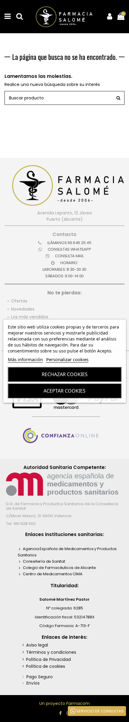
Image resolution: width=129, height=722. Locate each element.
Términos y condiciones (51, 652)
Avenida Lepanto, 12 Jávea (64, 213)
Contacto (64, 234)
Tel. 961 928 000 (21, 523)
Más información (25, 359)
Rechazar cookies (65, 374)
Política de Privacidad (48, 659)
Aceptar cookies (65, 391)
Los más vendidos (29, 317)
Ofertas (19, 301)
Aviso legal (37, 645)
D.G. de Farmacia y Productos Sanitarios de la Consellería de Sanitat (62, 506)
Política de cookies (45, 666)
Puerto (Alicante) (64, 219)
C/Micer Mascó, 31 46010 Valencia (38, 516)
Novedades (22, 309)
